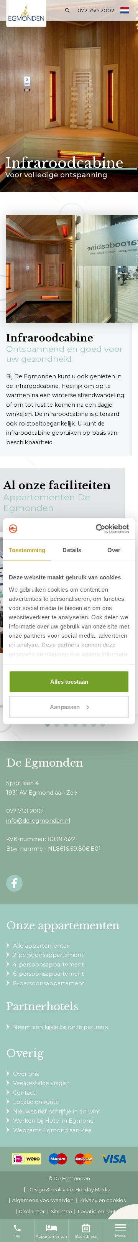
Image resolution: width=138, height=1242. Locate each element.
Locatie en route (36, 1102)
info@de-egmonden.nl (38, 820)
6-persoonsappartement (48, 973)
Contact (24, 1092)
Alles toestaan (69, 681)
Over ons (26, 1073)
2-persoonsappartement (48, 955)
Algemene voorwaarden (43, 1200)
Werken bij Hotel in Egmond (53, 1120)
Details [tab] (71, 550)
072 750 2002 (95, 10)
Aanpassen (65, 706)
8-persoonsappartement (48, 983)
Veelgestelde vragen (41, 1083)
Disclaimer (32, 1211)
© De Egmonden (69, 1178)
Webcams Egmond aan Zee (52, 1130)
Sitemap (61, 1211)
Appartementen (51, 1236)
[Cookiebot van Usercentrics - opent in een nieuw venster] (97, 529)
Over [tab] (113, 550)
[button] (47, 724)
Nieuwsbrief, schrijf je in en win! (56, 1111)
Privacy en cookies (102, 1200)
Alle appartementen (42, 945)
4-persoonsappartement (48, 964)
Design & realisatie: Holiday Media (69, 1190)
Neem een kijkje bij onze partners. (61, 1027)
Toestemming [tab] (27, 550)
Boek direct (86, 1236)
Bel (17, 1231)
